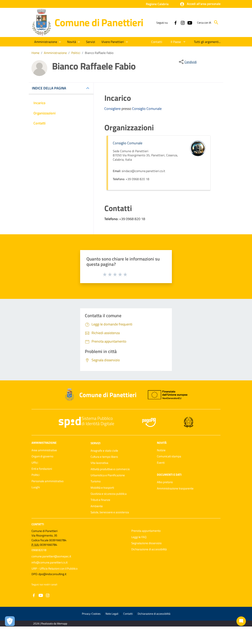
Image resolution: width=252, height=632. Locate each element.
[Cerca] (216, 22)
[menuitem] (157, 41)
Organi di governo (42, 456)
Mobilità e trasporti (102, 487)
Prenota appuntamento (146, 530)
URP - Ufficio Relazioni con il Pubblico (55, 568)
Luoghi (36, 487)
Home (35, 52)
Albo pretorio (165, 482)
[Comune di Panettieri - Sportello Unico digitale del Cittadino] (41, 22)
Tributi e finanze (100, 500)
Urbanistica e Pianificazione (108, 475)
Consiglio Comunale (147, 108)
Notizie (161, 450)
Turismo (96, 481)
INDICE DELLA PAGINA (49, 88)
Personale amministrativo (48, 481)
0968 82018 (39, 550)
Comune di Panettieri (99, 22)
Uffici (35, 462)
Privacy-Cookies (91, 614)
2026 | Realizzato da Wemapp (50, 623)
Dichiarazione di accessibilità (149, 549)
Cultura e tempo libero (104, 456)
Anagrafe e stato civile (104, 450)
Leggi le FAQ (138, 537)
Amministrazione (55, 52)
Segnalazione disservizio (146, 543)
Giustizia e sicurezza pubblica (109, 493)
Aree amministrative (44, 450)
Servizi (95, 443)
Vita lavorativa (99, 463)
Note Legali (112, 614)
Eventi (161, 462)
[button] (200, 4)
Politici (75, 52)
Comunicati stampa (169, 456)
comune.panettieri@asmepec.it (51, 556)
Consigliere (112, 108)
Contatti (38, 524)
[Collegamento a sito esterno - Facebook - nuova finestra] (175, 22)
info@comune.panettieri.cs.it (50, 562)
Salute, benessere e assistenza (110, 512)
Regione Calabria (157, 4)
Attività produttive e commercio (110, 469)
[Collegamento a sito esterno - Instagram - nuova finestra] (182, 22)
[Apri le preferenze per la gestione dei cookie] (10, 621)
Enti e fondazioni (42, 468)
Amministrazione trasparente (175, 488)
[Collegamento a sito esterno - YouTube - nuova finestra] (189, 22)
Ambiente (97, 506)
